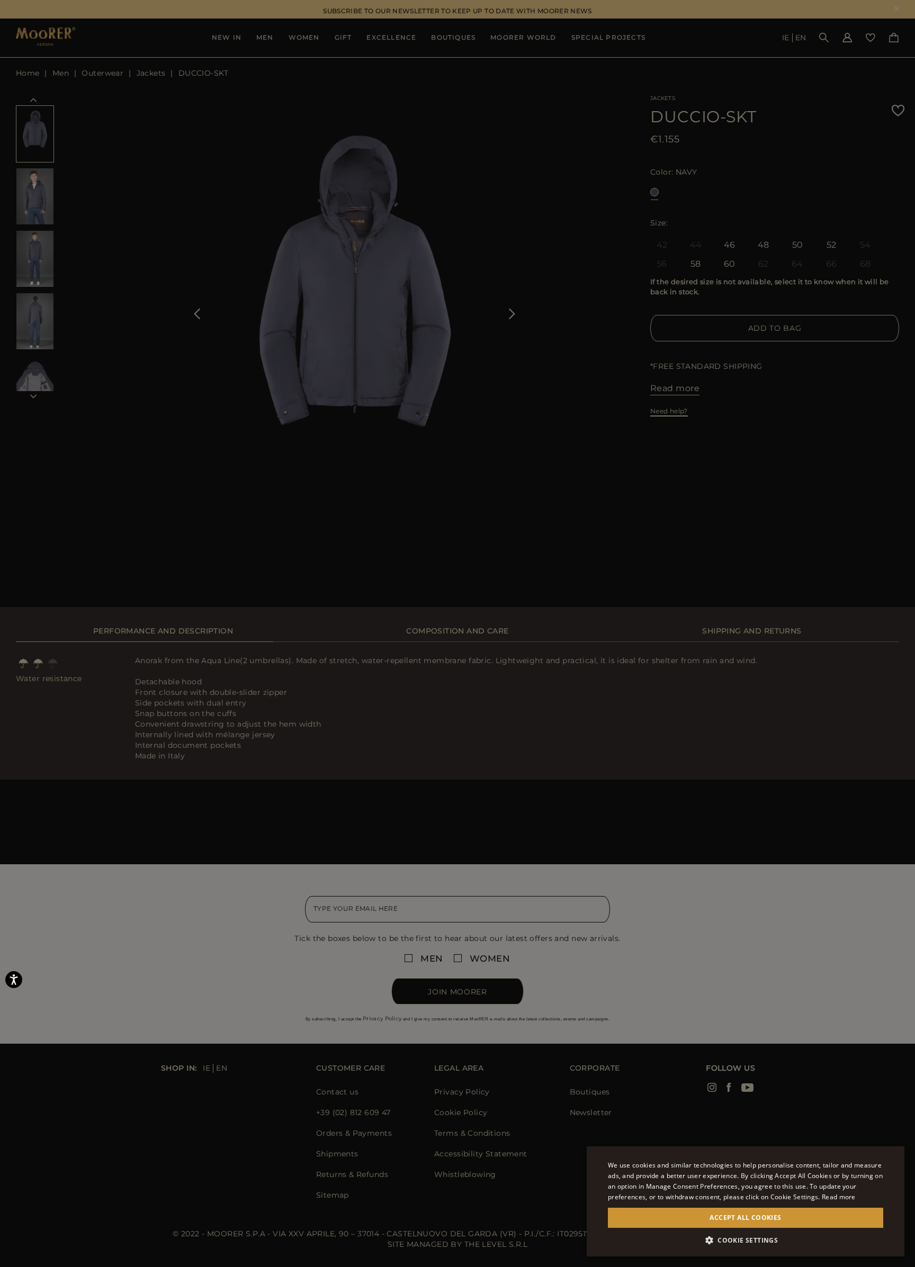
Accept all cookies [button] (745, 1217)
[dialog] (457, 633)
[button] (745, 1240)
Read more (839, 1196)
